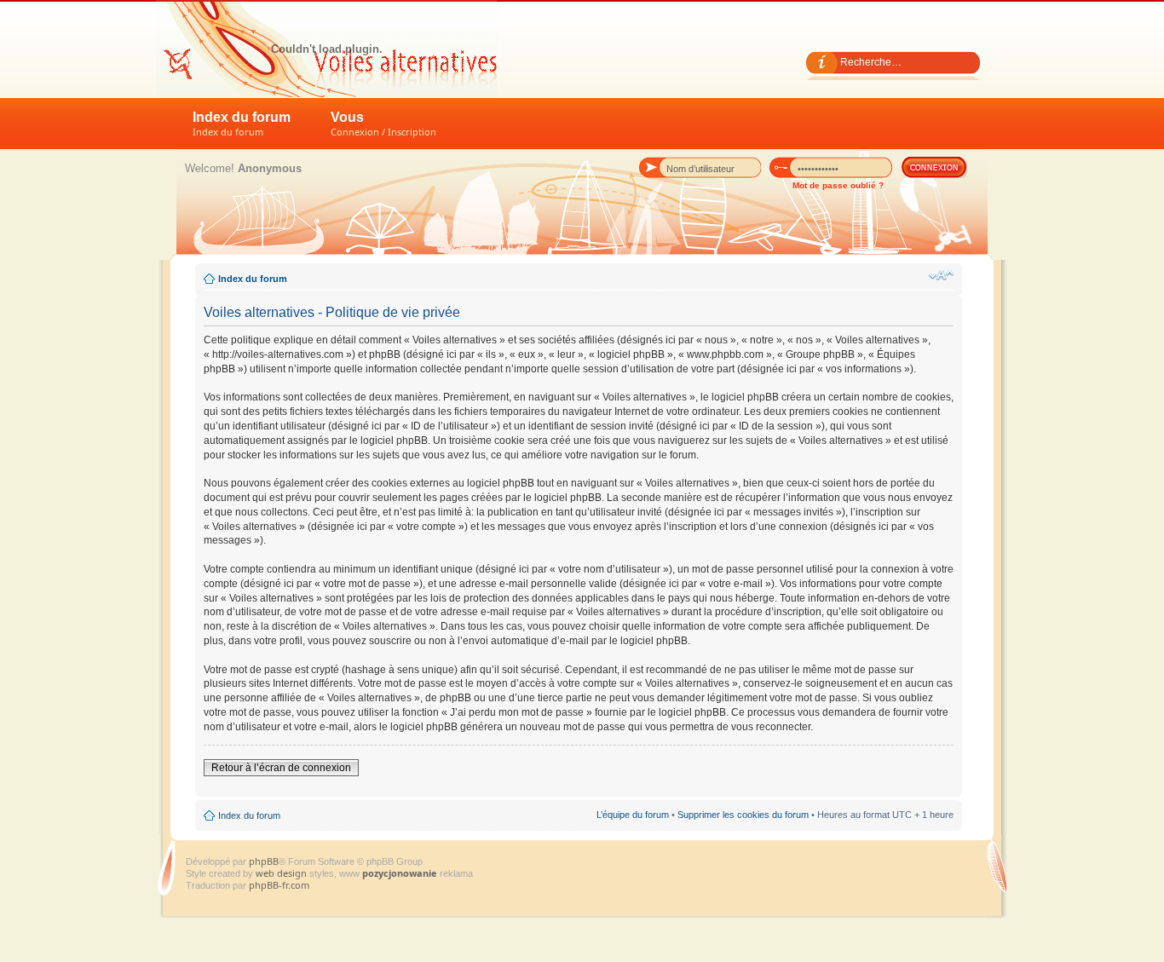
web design (282, 873)
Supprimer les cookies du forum (743, 814)
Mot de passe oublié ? (838, 185)
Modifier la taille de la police (941, 275)
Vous (383, 124)
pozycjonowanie (399, 873)
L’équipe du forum (632, 814)
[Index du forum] (326, 48)
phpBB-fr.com (279, 884)
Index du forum (242, 124)
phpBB (264, 861)
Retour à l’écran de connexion (281, 768)
